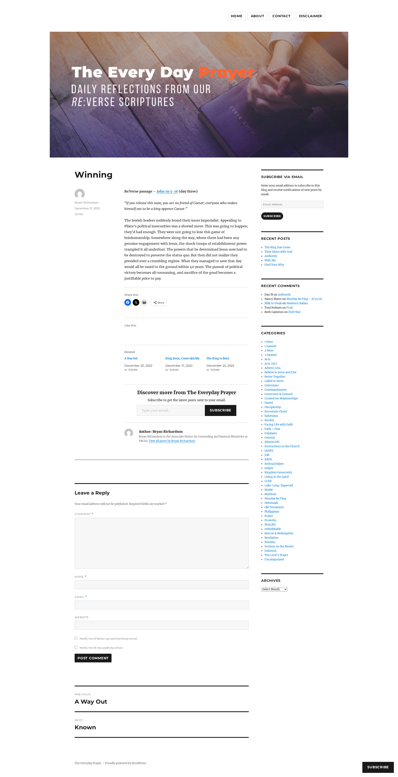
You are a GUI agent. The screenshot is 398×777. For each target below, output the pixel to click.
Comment (84, 514)
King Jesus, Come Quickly (182, 358)
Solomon (271, 551)
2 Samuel (271, 355)
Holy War (294, 312)
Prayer (269, 516)
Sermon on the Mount (279, 546)
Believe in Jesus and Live (280, 372)
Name (81, 576)
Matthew (270, 494)
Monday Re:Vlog (275, 498)
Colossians (272, 385)
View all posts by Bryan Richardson (172, 441)
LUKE (268, 481)
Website (82, 617)
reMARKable (273, 529)
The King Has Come (277, 247)
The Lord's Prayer (276, 555)
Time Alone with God (278, 251)
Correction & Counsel (278, 394)
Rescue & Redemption (279, 533)
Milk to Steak (273, 303)
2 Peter (269, 350)
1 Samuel (270, 346)
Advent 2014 (273, 368)
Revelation (271, 537)
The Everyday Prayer (88, 763)
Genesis (270, 437)
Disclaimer (310, 16)
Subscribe (220, 410)
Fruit (289, 307)
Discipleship (273, 407)
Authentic (271, 256)
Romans (270, 542)
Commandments (276, 390)
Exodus (269, 420)
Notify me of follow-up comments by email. (109, 638)
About (257, 16)
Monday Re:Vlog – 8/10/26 (304, 299)
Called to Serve (274, 381)
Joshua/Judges (274, 463)
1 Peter (269, 342)
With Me (270, 260)
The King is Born (217, 358)
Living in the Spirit (277, 477)
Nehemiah (271, 503)
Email (81, 597)
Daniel (269, 403)
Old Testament (274, 507)
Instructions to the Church (282, 446)
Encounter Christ (276, 411)
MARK (269, 490)
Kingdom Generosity (278, 472)
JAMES (269, 450)
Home (237, 16)
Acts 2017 (271, 363)
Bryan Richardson (87, 202)
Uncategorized (274, 559)
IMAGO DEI (272, 442)
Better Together (275, 376)
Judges (269, 468)
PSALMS (270, 524)
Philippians (272, 511)
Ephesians (271, 416)
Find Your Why (274, 265)
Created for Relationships (281, 398)
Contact (281, 16)
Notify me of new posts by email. (101, 647)
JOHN (79, 214)
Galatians (271, 433)
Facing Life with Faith (279, 424)
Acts (267, 359)
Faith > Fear (272, 429)
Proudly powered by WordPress (125, 763)
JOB (267, 455)
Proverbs (270, 520)
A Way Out (131, 358)
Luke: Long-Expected (279, 485)
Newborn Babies (297, 303)
